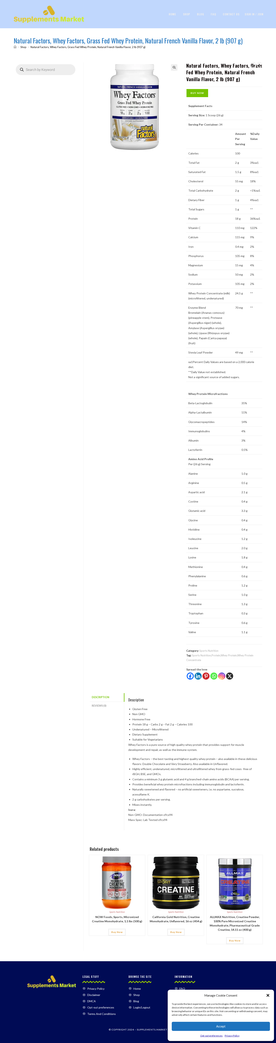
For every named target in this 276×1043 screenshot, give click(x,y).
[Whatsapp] (213, 676)
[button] (268, 995)
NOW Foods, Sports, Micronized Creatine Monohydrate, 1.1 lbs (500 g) (117, 919)
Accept (220, 1026)
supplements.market (152, 1029)
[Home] (15, 47)
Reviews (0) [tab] (99, 705)
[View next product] (259, 65)
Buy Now (197, 92)
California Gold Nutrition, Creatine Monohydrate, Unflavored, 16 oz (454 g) (176, 919)
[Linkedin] (198, 676)
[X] (229, 676)
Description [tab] (100, 697)
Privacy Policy (232, 1035)
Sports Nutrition (208, 650)
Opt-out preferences (211, 1035)
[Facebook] (190, 676)
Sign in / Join (254, 14)
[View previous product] (253, 65)
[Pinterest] (206, 676)
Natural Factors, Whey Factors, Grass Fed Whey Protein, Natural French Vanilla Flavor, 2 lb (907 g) (88, 47)
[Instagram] (221, 676)
